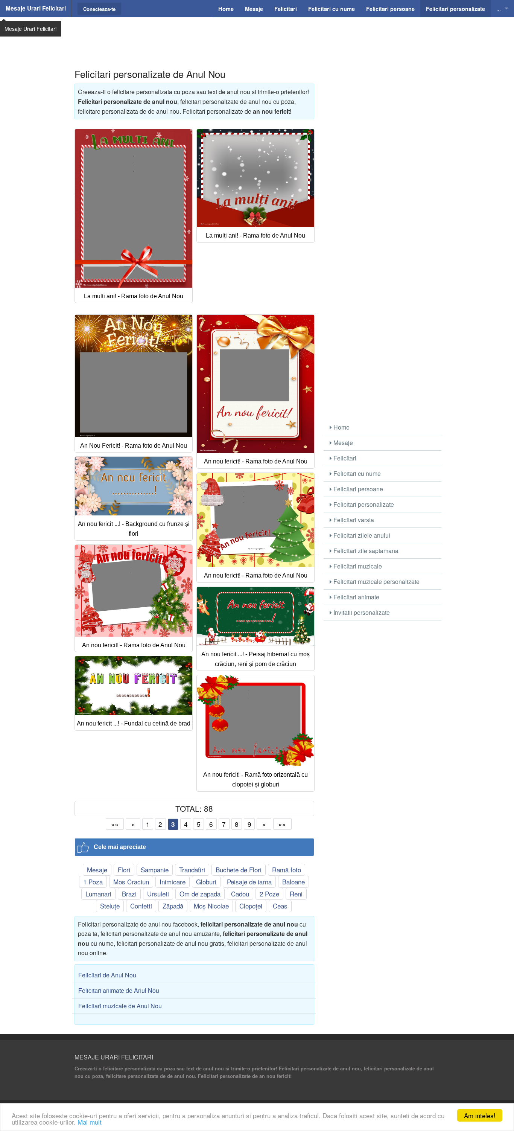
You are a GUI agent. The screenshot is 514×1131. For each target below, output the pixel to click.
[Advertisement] (257, 36)
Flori (124, 869)
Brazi (129, 893)
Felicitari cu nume (356, 473)
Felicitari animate (355, 597)
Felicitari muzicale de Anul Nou (120, 1005)
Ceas (280, 905)
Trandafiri (192, 869)
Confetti (141, 905)
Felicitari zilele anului (361, 535)
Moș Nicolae (211, 905)
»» (282, 824)
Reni (296, 893)
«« (114, 824)
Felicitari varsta (353, 519)
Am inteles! (480, 1115)
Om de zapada (200, 893)
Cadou (240, 893)
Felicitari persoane (357, 489)
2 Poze (269, 893)
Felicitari (344, 458)
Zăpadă (173, 905)
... (498, 8)
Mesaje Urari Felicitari (36, 8)
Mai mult (90, 1121)
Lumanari (98, 893)
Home (341, 427)
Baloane (293, 881)
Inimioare (173, 881)
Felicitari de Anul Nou (107, 975)
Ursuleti (158, 893)
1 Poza (93, 881)
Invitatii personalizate (361, 612)
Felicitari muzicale (357, 566)
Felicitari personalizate (363, 504)
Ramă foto (286, 869)
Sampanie (155, 869)
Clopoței (250, 905)
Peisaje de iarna (249, 881)
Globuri (206, 881)
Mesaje (97, 869)
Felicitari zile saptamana (365, 550)
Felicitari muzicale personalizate (376, 581)
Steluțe (110, 905)
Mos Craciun (131, 881)
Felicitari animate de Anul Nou (118, 990)
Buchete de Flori (239, 869)
